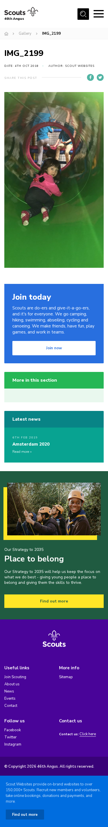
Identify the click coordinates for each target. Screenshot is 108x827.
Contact (10, 705)
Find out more (54, 601)
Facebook (12, 730)
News (9, 691)
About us (12, 684)
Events (10, 698)
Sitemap (66, 677)
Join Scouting (15, 677)
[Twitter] (100, 77)
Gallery (25, 33)
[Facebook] (90, 77)
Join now (54, 348)
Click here (87, 734)
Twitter (10, 737)
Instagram (12, 744)
